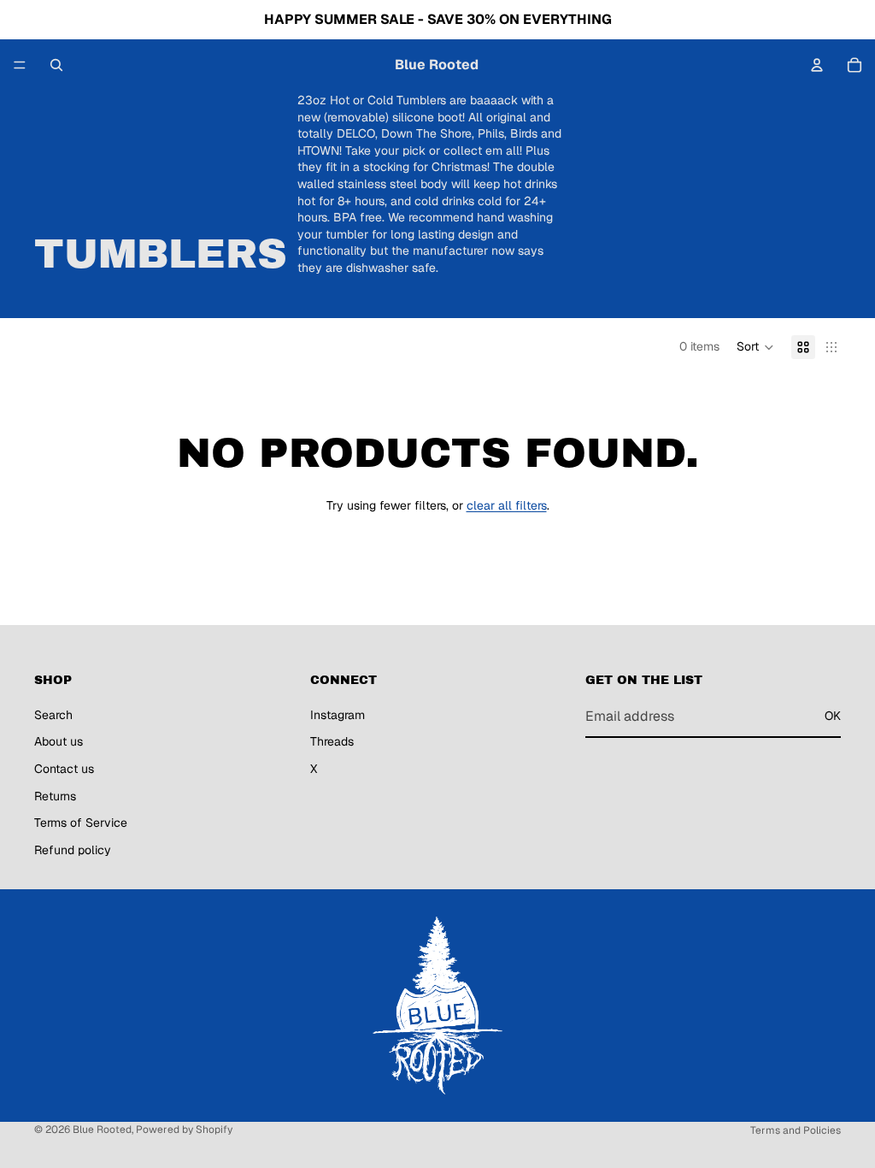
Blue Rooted (102, 1129)
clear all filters (507, 505)
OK (833, 715)
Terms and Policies (795, 1130)
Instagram (337, 715)
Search (53, 715)
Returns (55, 795)
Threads (332, 741)
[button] (755, 347)
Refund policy (72, 850)
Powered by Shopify (184, 1129)
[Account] (817, 65)
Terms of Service (80, 822)
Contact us (64, 768)
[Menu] (19, 65)
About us (58, 741)
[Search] (56, 65)
